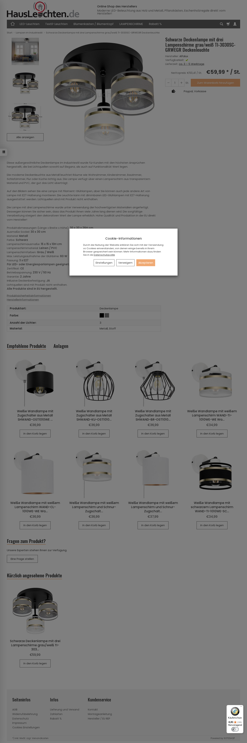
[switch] (235, 729)
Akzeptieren (145, 263)
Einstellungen (104, 263)
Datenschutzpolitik (104, 254)
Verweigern (125, 263)
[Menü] (241, 707)
